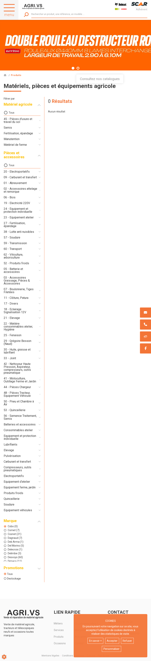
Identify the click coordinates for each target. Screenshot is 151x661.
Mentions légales (50, 655)
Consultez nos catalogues (100, 79)
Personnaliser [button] (111, 648)
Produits (59, 636)
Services (59, 630)
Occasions (60, 643)
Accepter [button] (112, 640)
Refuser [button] (127, 640)
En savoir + (95, 640)
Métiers (58, 623)
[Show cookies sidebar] (4, 657)
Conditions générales (73, 655)
